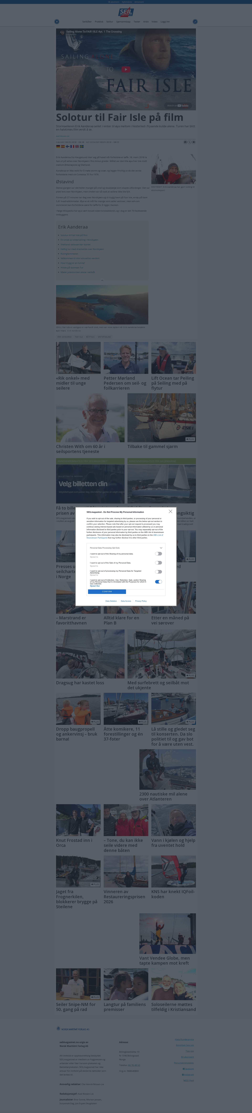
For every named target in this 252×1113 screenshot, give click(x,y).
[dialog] (126, 556)
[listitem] (126, 548)
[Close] (171, 512)
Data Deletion (111, 601)
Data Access (126, 601)
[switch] (158, 553)
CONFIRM (107, 592)
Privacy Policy (141, 601)
